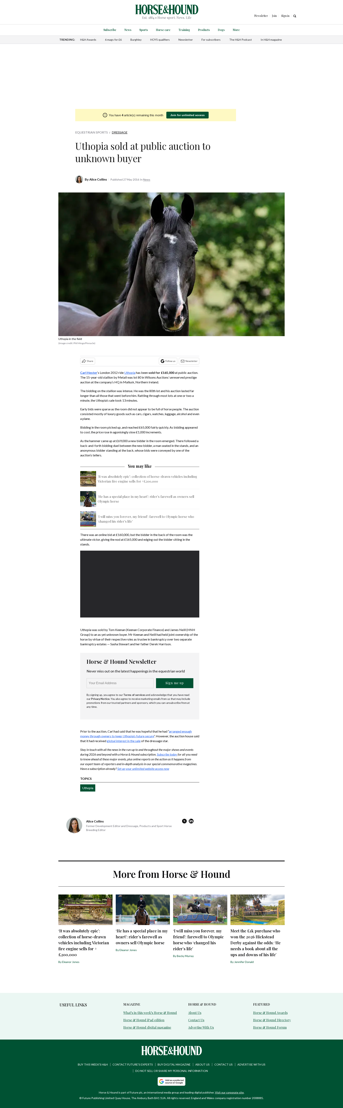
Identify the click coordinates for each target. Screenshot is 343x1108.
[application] (139, 584)
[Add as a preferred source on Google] (171, 1081)
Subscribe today (167, 754)
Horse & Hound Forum (270, 1027)
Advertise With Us (201, 1027)
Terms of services (134, 694)
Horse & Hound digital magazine (147, 1027)
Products (204, 30)
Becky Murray (185, 956)
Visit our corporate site (229, 1092)
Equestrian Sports (91, 132)
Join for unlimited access (187, 115)
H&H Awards (88, 39)
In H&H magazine (271, 39)
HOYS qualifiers (160, 39)
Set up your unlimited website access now (143, 768)
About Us (194, 1013)
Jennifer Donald (244, 962)
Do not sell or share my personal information (171, 1070)
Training (184, 30)
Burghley (136, 39)
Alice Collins (98, 179)
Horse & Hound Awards (270, 1013)
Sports (143, 30)
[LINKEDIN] (192, 821)
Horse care (163, 30)
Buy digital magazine (174, 1064)
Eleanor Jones (70, 962)
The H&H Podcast (240, 39)
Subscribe (109, 30)
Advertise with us (251, 1064)
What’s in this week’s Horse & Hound (150, 1013)
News (127, 30)
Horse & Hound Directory (272, 1020)
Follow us (170, 361)
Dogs (221, 30)
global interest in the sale (124, 741)
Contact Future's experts (133, 1064)
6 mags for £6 (113, 39)
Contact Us (196, 1020)
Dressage (119, 132)
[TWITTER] (185, 821)
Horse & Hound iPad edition (143, 1020)
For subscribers (211, 39)
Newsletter (185, 39)
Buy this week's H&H (93, 1064)
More (236, 30)
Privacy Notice (100, 698)
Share (90, 361)
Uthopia (129, 372)
